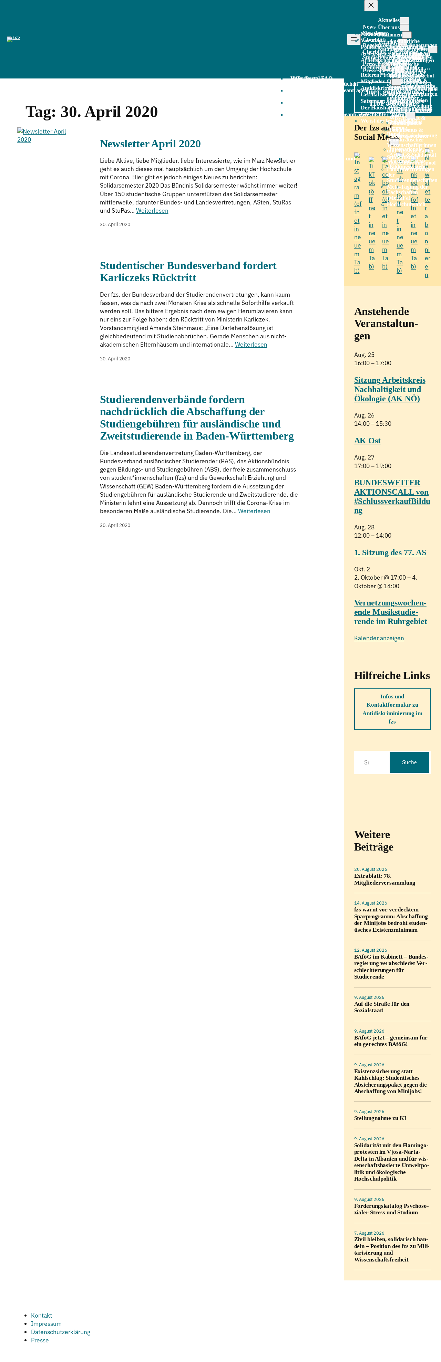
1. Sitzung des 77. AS (390, 552)
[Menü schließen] (371, 5)
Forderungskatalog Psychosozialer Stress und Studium (391, 1209)
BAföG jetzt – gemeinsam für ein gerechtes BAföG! (391, 1040)
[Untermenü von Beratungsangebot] (396, 82)
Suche (409, 762)
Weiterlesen (152, 210)
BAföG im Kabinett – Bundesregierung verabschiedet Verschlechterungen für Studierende (391, 966)
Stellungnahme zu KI (380, 1118)
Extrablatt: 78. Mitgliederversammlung (385, 879)
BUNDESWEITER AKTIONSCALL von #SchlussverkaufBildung (392, 496)
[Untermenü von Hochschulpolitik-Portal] (411, 115)
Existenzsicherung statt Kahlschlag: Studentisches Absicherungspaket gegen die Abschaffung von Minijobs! (390, 1081)
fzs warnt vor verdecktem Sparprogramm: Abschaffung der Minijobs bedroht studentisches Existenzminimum (391, 919)
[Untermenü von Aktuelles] (404, 20)
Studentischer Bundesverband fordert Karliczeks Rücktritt (188, 272)
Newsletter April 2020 (150, 144)
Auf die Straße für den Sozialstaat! (382, 1007)
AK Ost (367, 440)
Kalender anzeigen (379, 638)
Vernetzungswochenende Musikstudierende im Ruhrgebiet (390, 611)
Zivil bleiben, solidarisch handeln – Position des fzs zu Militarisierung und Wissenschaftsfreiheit (392, 1249)
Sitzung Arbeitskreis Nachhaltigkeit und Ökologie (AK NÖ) (389, 389)
